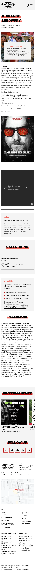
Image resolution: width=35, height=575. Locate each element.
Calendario (10, 25)
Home (3, 25)
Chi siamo (25, 513)
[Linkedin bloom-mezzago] (23, 450)
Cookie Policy (13, 567)
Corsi (3, 515)
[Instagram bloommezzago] (12, 450)
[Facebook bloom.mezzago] (6, 450)
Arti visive (5, 527)
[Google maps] (17, 503)
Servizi (24, 516)
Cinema (17, 25)
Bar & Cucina (6, 517)
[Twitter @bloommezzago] (29, 450)
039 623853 (25, 468)
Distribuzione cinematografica (8, 524)
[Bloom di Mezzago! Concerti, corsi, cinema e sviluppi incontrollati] (8, 5)
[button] (32, 5)
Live (2, 509)
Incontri (5, 520)
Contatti (26, 524)
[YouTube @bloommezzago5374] (18, 450)
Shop (24, 518)
